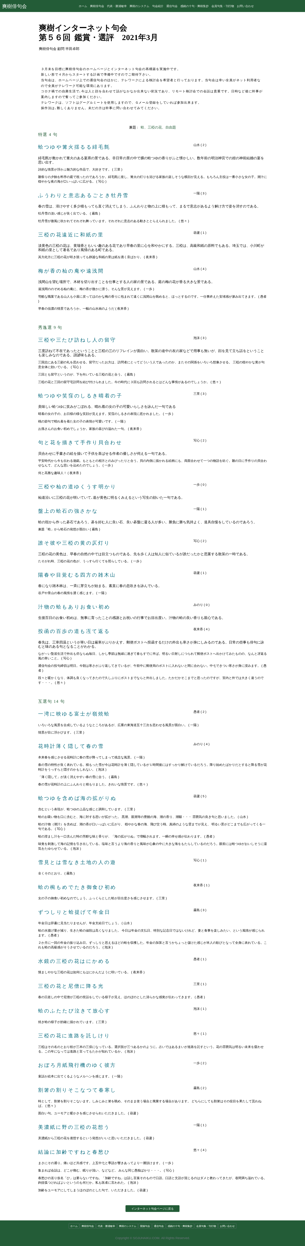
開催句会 (145, 1226)
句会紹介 (157, 6)
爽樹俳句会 (14, 6)
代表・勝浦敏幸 (117, 6)
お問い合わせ (245, 6)
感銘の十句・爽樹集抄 (194, 6)
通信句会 (172, 6)
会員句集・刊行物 (222, 6)
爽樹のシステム (139, 6)
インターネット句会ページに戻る (152, 1209)
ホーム (83, 6)
